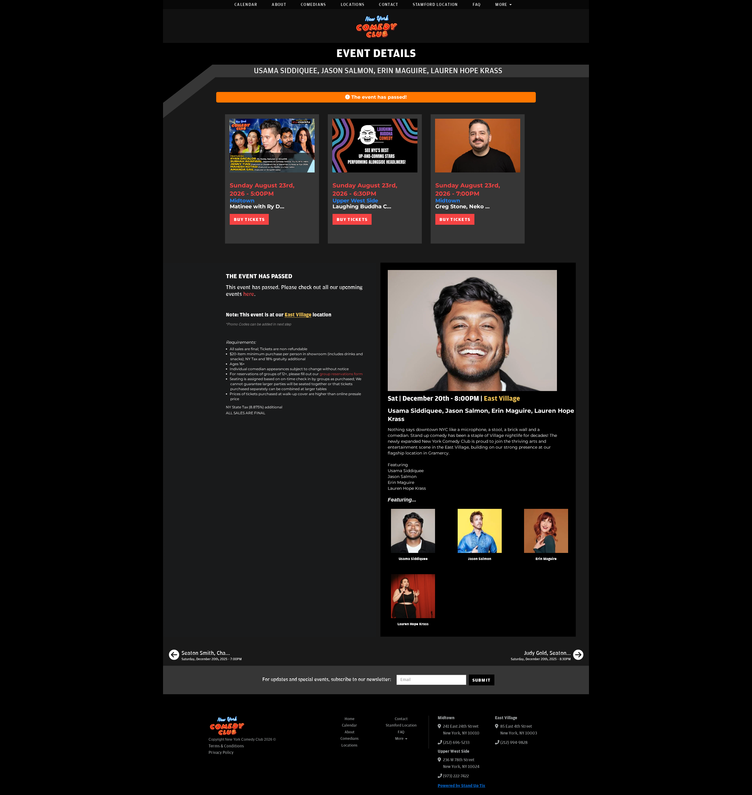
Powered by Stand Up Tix (461, 785)
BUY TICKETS (249, 219)
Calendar (245, 4)
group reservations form (341, 374)
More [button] (502, 4)
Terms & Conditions (226, 746)
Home (350, 719)
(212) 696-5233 (456, 742)
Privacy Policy (221, 752)
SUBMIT (481, 680)
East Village (298, 315)
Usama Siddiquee (413, 559)
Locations (353, 4)
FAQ (477, 4)
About (279, 4)
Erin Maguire (546, 559)
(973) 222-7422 (456, 776)
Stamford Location (435, 4)
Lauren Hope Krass (413, 624)
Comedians (313, 4)
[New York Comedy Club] (376, 26)
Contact (388, 4)
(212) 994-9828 (514, 742)
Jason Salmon (479, 559)
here (248, 294)
